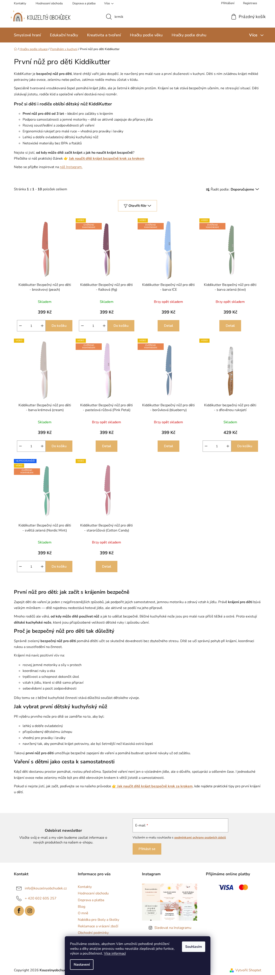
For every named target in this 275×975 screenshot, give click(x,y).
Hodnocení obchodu (49, 3)
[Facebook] (19, 911)
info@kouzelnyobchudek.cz (46, 888)
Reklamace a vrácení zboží (98, 926)
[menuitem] (27, 35)
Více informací (115, 953)
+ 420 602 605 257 (41, 898)
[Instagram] (30, 911)
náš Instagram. (71, 167)
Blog (81, 906)
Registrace (250, 3)
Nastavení (82, 964)
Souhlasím (193, 946)
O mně (83, 913)
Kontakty (20, 3)
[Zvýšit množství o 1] (42, 325)
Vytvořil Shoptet (248, 970)
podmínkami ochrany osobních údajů (200, 837)
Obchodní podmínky (93, 932)
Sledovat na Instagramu (172, 927)
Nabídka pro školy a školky (98, 919)
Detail (168, 325)
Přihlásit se (146, 849)
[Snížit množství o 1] (20, 325)
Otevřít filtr (137, 205)
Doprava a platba (83, 3)
